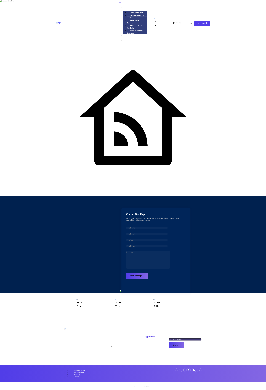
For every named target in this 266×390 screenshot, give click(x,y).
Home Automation (136, 13)
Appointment (150, 337)
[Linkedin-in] (194, 370)
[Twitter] (183, 370)
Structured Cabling (137, 15)
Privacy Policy (79, 371)
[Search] (191, 23)
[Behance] (199, 370)
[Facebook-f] (177, 370)
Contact (127, 41)
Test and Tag (135, 18)
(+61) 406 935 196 (164, 23)
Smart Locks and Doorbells (134, 27)
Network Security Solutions (134, 32)
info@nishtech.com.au (135, 305)
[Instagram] (188, 370)
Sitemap (77, 375)
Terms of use (79, 373)
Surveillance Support (133, 22)
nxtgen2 (147, 386)
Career (76, 377)
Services (127, 10)
